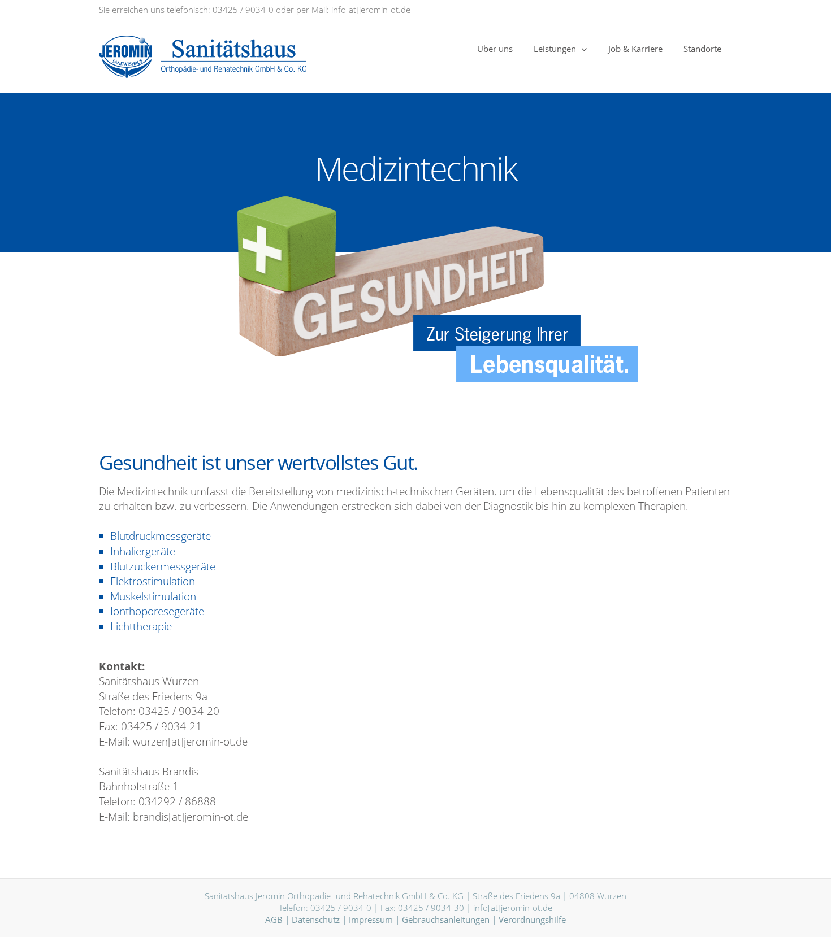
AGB (274, 919)
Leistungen (555, 48)
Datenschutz (316, 919)
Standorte (702, 48)
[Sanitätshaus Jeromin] (152, 57)
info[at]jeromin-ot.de (370, 9)
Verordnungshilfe (532, 919)
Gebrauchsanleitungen (446, 919)
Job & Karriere (635, 48)
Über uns (495, 48)
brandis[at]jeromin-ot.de (190, 816)
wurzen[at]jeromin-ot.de (190, 741)
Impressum (371, 919)
